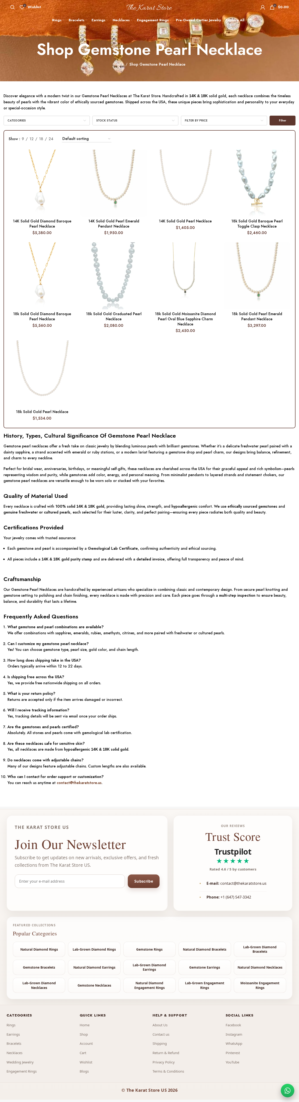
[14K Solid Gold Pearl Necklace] (185, 183)
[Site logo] (149, 6)
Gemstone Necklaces (94, 985)
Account (86, 1043)
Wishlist (86, 1062)
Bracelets (14, 1043)
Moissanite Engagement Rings (259, 985)
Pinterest (233, 1052)
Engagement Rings (22, 1071)
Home (119, 64)
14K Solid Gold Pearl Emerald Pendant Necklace (113, 223)
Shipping (160, 1043)
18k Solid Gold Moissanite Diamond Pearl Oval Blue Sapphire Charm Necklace (185, 319)
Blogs (84, 1071)
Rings (11, 1025)
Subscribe (143, 881)
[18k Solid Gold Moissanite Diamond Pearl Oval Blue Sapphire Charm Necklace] (185, 275)
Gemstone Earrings (204, 967)
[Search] (12, 7)
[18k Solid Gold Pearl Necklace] (42, 373)
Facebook (233, 1025)
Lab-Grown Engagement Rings (204, 985)
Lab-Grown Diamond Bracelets (260, 949)
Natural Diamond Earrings (94, 967)
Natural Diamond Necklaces (260, 967)
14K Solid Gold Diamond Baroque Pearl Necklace (42, 223)
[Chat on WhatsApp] (287, 1090)
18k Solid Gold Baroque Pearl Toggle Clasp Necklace (257, 223)
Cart (83, 1052)
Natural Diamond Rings (39, 949)
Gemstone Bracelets (39, 967)
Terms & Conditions (168, 1071)
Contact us (161, 1034)
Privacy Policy (164, 1062)
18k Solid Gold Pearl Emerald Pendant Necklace (257, 316)
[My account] (262, 7)
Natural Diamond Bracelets (204, 949)
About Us (160, 1025)
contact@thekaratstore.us (79, 782)
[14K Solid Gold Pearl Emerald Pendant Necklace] (113, 183)
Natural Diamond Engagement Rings (149, 985)
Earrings (13, 1034)
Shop (84, 1034)
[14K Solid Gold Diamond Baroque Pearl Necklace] (42, 183)
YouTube (232, 1062)
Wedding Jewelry (20, 1062)
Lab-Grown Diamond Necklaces (39, 985)
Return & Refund (166, 1052)
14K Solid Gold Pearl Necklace (185, 221)
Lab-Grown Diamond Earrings (149, 967)
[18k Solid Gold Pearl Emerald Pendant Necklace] (257, 275)
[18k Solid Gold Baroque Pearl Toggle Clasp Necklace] (257, 183)
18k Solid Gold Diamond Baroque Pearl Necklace (42, 316)
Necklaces (14, 1052)
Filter (282, 120)
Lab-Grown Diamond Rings (94, 949)
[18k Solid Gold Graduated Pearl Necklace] (113, 275)
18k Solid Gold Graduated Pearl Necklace (114, 316)
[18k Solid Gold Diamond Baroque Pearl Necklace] (42, 275)
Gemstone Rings (149, 949)
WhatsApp (234, 1043)
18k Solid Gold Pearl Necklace (42, 411)
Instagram (234, 1034)
